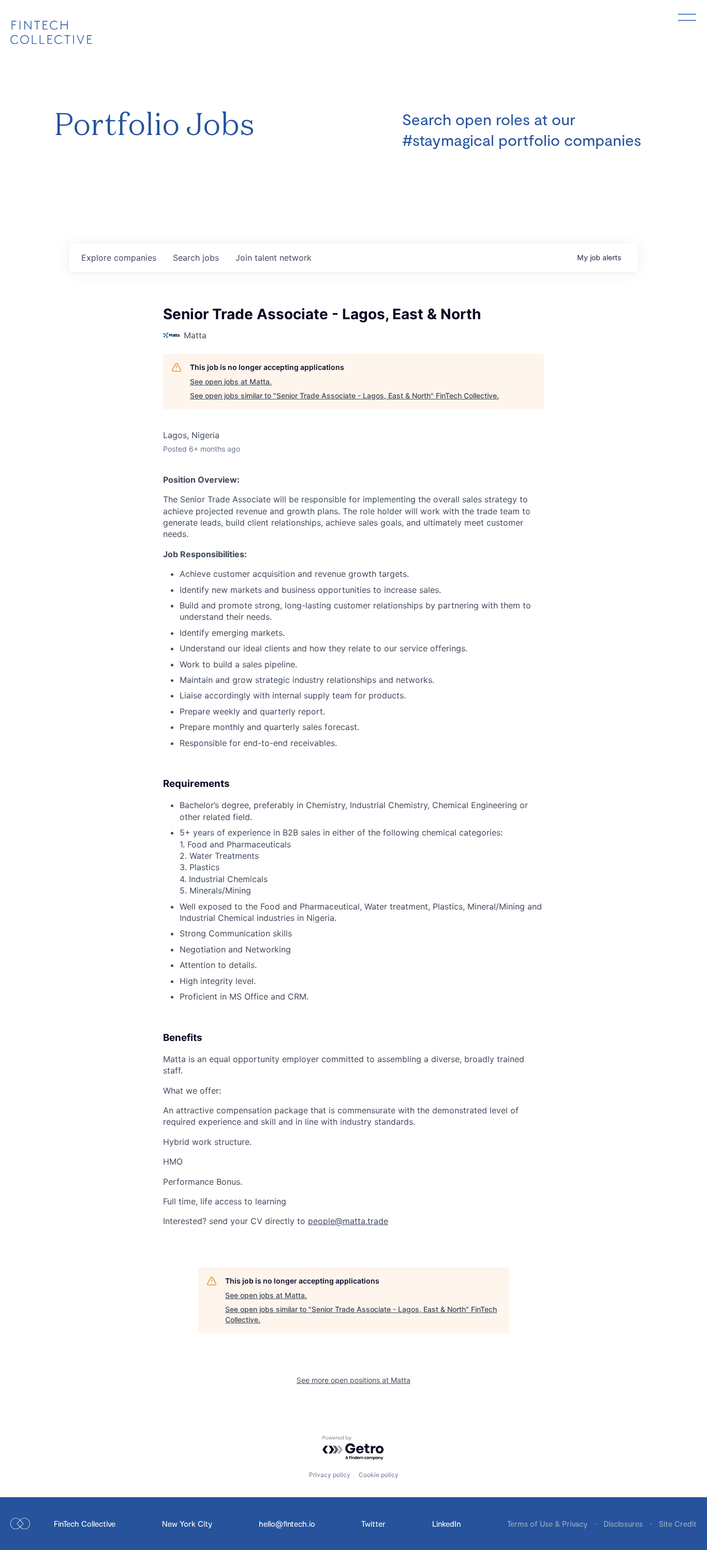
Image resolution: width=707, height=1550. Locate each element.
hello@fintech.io (287, 1523)
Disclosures (624, 1523)
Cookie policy (379, 1475)
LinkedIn (446, 1523)
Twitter (373, 1523)
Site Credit (678, 1523)
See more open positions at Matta (353, 1380)
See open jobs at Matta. (231, 381)
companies (118, 257)
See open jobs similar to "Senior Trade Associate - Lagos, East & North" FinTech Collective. (344, 395)
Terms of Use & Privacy (548, 1523)
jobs (196, 257)
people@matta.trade (348, 1221)
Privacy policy (329, 1475)
